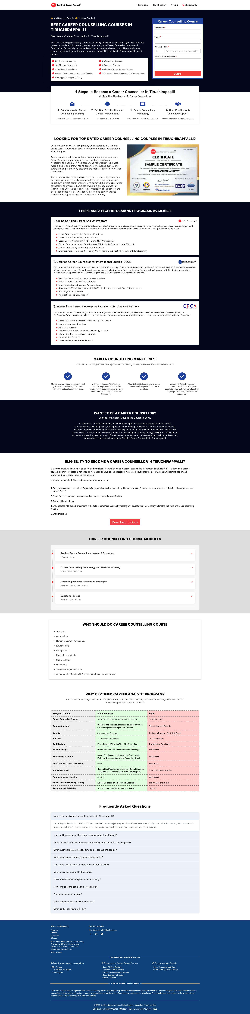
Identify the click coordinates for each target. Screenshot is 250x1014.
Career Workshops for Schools (164, 967)
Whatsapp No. (162, 47)
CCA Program (57, 967)
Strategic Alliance (109, 977)
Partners (54, 932)
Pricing (174, 5)
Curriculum (142, 5)
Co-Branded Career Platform (113, 969)
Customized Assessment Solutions (116, 972)
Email (158, 37)
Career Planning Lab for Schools (165, 969)
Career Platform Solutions (112, 967)
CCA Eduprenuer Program (61, 969)
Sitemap (54, 938)
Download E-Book (125, 522)
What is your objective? (166, 56)
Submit (177, 73)
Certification (159, 5)
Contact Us (55, 935)
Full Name (160, 27)
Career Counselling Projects (113, 975)
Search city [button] (191, 5)
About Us (54, 930)
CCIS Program (57, 972)
